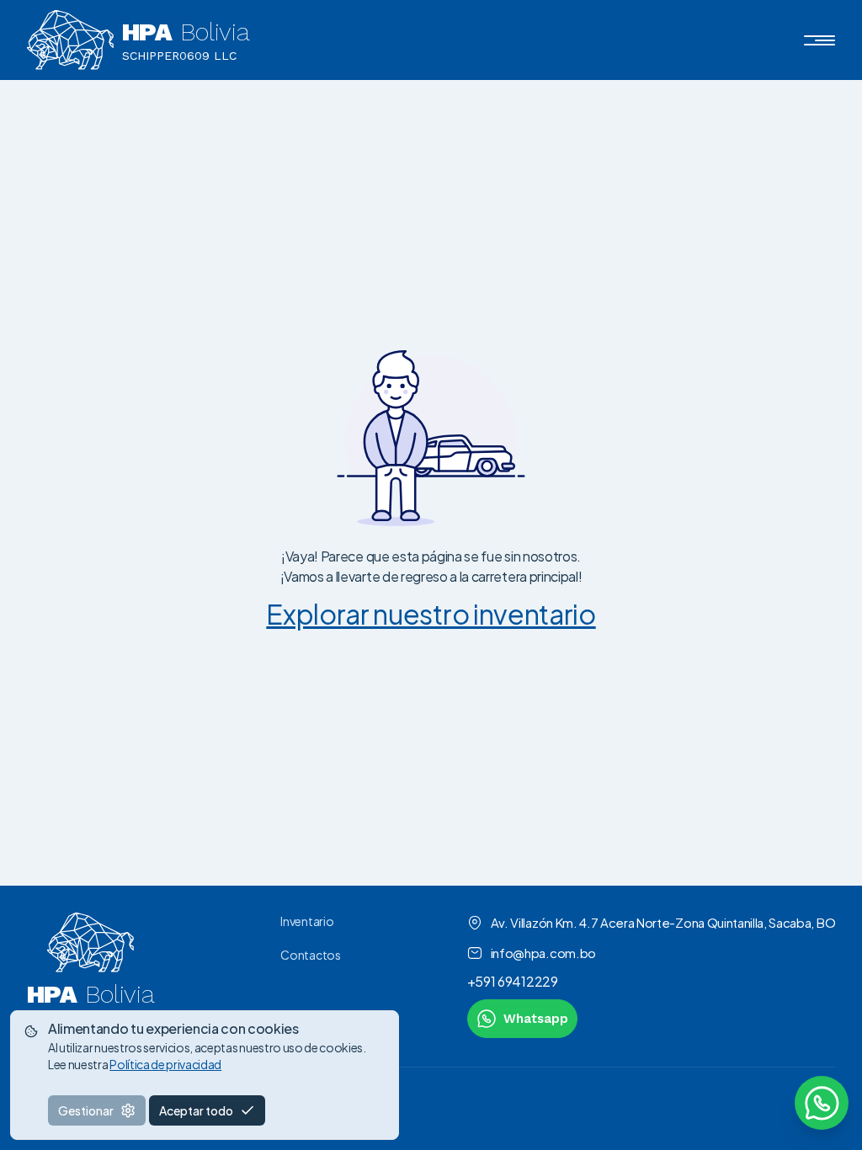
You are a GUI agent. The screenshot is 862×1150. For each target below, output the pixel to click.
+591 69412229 (512, 981)
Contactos (310, 954)
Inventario (306, 921)
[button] (819, 40)
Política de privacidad (165, 1064)
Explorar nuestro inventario (430, 614)
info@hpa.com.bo (543, 953)
